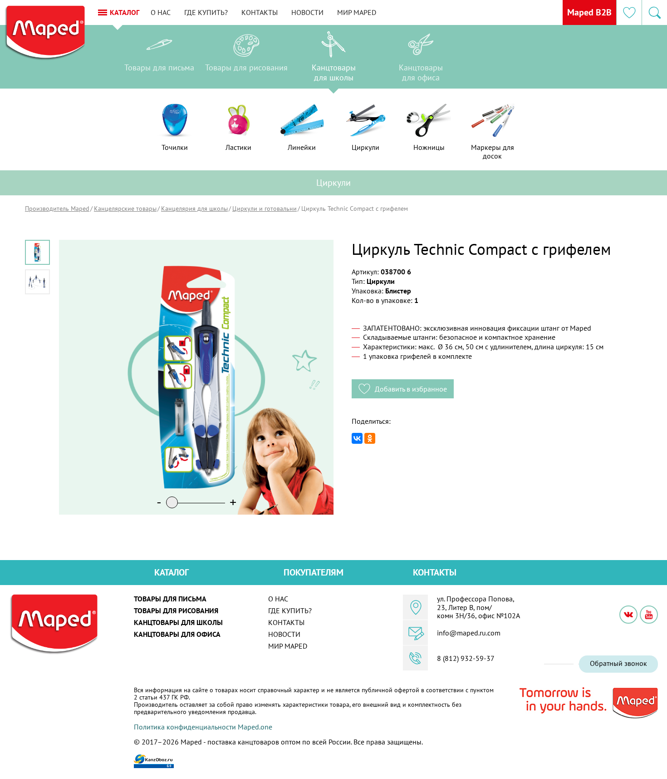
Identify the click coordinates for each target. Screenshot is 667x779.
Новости (307, 12)
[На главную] (44, 33)
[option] (159, 59)
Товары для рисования (176, 610)
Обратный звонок (618, 663)
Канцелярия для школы (194, 208)
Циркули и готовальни (264, 208)
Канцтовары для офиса (177, 634)
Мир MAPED (356, 12)
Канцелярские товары (125, 208)
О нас (161, 12)
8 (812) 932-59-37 (466, 658)
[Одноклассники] (369, 438)
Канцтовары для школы (178, 622)
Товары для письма (170, 598)
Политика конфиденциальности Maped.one (203, 726)
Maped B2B (589, 12)
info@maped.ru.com (468, 633)
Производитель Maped (57, 208)
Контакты (259, 12)
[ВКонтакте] (357, 438)
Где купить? (206, 12)
